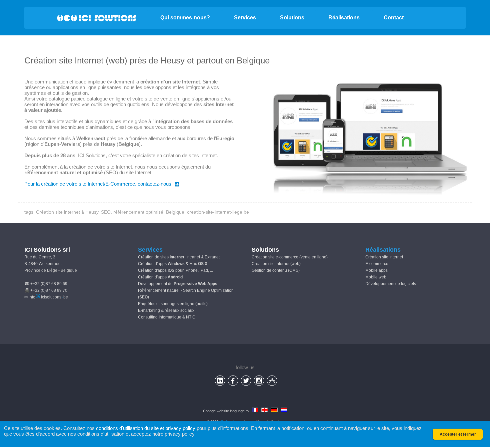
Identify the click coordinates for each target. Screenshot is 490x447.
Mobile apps (376, 270)
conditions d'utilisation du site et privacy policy (145, 428)
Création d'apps (160, 277)
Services (245, 17)
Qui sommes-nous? (185, 17)
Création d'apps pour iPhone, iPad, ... (175, 270)
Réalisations (344, 17)
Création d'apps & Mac (172, 263)
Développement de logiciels (390, 283)
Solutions (292, 17)
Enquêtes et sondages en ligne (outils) (173, 303)
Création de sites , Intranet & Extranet (179, 257)
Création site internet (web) (276, 263)
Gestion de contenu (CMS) (276, 270)
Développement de (177, 283)
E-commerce (376, 263)
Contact (394, 17)
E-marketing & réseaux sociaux (166, 310)
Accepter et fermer (458, 434)
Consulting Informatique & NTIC (166, 317)
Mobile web (375, 277)
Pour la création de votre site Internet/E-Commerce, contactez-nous (97, 184)
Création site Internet (384, 257)
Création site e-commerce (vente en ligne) (290, 257)
